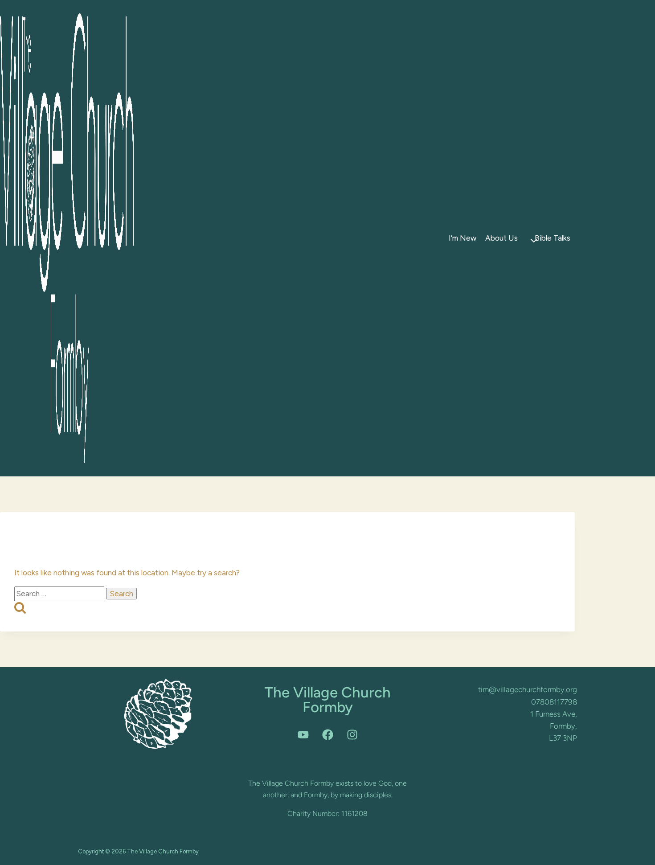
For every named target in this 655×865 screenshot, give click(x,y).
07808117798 (554, 701)
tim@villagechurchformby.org (527, 689)
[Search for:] (60, 593)
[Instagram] (352, 734)
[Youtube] (303, 734)
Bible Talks (552, 238)
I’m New (462, 238)
